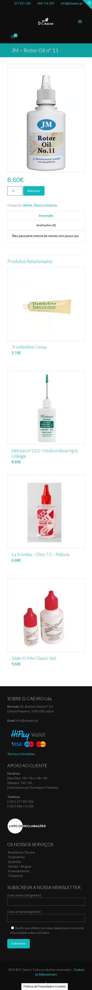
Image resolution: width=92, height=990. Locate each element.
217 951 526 (22, 3)
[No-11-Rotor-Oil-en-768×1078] (46, 121)
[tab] (46, 216)
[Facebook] (46, 9)
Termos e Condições (21, 754)
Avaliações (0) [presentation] (46, 225)
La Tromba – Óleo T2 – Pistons (41, 554)
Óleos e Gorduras (45, 205)
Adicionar (33, 191)
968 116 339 (45, 3)
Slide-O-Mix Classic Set (34, 658)
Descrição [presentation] (46, 215)
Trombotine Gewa (29, 346)
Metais (28, 205)
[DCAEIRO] (46, 21)
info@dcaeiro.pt (72, 3)
